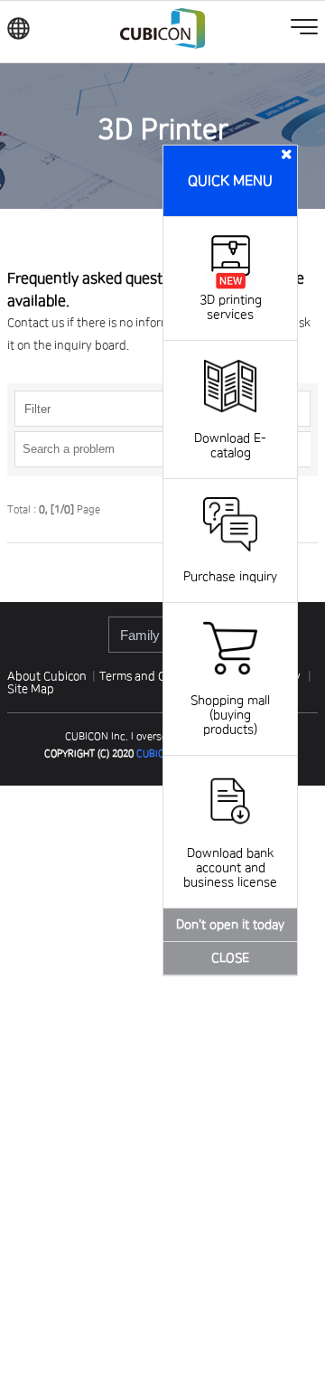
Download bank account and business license (230, 868)
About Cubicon (47, 676)
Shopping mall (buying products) (230, 715)
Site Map (30, 689)
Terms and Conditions (158, 676)
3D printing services (231, 307)
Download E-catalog (230, 445)
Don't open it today (230, 925)
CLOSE (230, 958)
